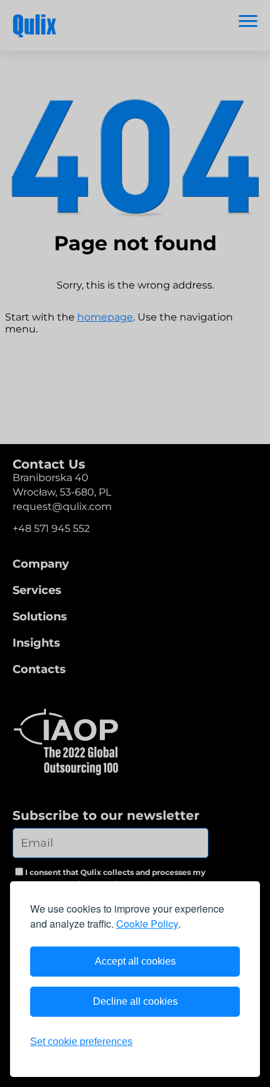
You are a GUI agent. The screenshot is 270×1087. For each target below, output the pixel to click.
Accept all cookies (135, 961)
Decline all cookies (135, 1001)
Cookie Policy (147, 923)
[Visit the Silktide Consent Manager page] (225, 1042)
